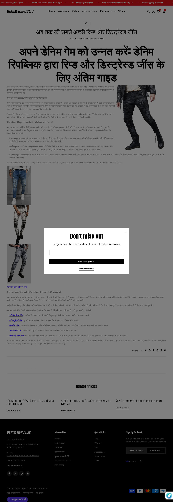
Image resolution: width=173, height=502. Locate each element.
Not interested (86, 269)
